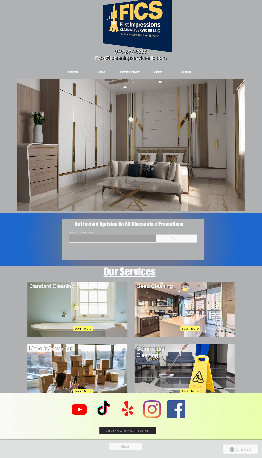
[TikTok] (103, 409)
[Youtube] (79, 409)
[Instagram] (152, 409)
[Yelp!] (128, 409)
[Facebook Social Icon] (176, 409)
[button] (73, 72)
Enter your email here (81, 232)
